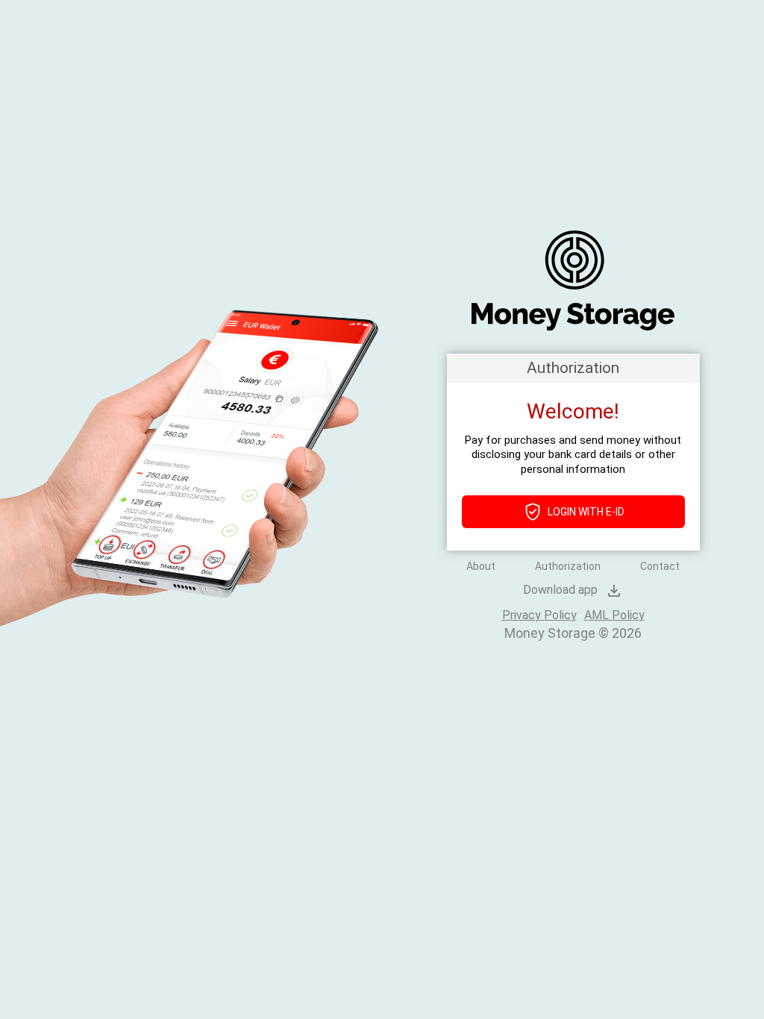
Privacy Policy (539, 615)
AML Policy (614, 615)
